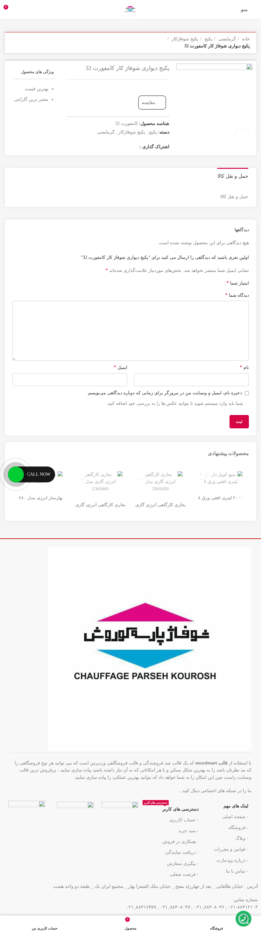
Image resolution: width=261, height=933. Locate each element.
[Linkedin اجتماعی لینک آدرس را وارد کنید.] (162, 790)
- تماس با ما (237, 871)
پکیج (207, 39)
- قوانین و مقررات (231, 849)
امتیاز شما (237, 283)
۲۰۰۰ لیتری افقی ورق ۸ (220, 497)
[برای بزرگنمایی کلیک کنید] (242, 134)
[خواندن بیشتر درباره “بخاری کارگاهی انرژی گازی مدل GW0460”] (81, 473)
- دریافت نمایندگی (182, 852)
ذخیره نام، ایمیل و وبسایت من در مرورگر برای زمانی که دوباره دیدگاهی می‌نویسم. (164, 392)
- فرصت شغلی (184, 874)
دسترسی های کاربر (171, 808)
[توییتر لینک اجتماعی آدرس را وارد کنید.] (125, 147)
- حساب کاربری (184, 820)
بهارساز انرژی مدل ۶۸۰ (40, 497)
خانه (245, 39)
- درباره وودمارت (232, 860)
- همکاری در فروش (180, 841)
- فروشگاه (238, 827)
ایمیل (120, 367)
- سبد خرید (188, 830)
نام (244, 367)
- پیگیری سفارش (183, 863)
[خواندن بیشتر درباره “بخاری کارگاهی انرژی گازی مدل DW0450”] (140, 473)
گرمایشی (226, 39)
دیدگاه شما (237, 295)
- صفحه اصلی (235, 816)
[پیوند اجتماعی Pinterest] (100, 147)
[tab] (232, 175)
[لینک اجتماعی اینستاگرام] (117, 147)
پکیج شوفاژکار (184, 39)
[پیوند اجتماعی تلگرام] (149, 790)
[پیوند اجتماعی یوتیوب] (109, 147)
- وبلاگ (241, 838)
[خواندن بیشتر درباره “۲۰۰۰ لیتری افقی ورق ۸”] (201, 473)
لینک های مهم (235, 806)
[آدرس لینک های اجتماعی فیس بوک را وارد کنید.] (134, 147)
